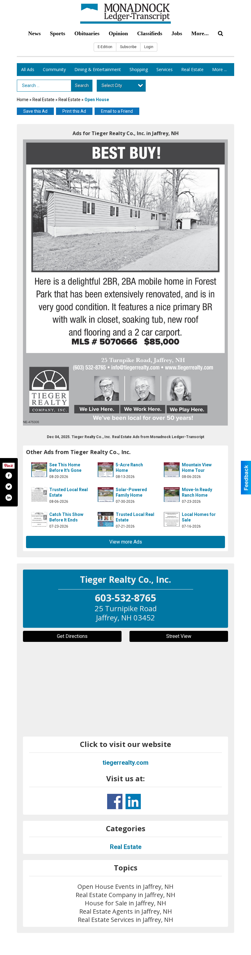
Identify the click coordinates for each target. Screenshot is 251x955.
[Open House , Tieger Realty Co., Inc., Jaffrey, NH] (125, 282)
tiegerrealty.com (125, 762)
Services (164, 69)
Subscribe (128, 47)
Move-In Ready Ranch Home (197, 492)
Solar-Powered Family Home (131, 492)
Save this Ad (35, 111)
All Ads (27, 69)
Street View (178, 636)
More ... (219, 69)
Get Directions (72, 636)
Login (148, 47)
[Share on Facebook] (9, 475)
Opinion (118, 33)
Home (22, 99)
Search (82, 85)
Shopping (138, 69)
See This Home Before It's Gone (65, 467)
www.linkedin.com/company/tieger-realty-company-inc (133, 801)
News (34, 33)
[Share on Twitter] (9, 486)
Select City (112, 85)
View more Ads (125, 542)
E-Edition (105, 47)
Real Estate (192, 69)
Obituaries (86, 33)
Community (54, 69)
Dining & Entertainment (97, 69)
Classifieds (149, 33)
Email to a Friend (117, 111)
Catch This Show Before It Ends (66, 517)
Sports (57, 33)
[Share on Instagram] (9, 497)
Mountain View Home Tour (197, 467)
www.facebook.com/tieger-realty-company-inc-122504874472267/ (114, 801)
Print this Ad (74, 111)
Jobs (176, 33)
